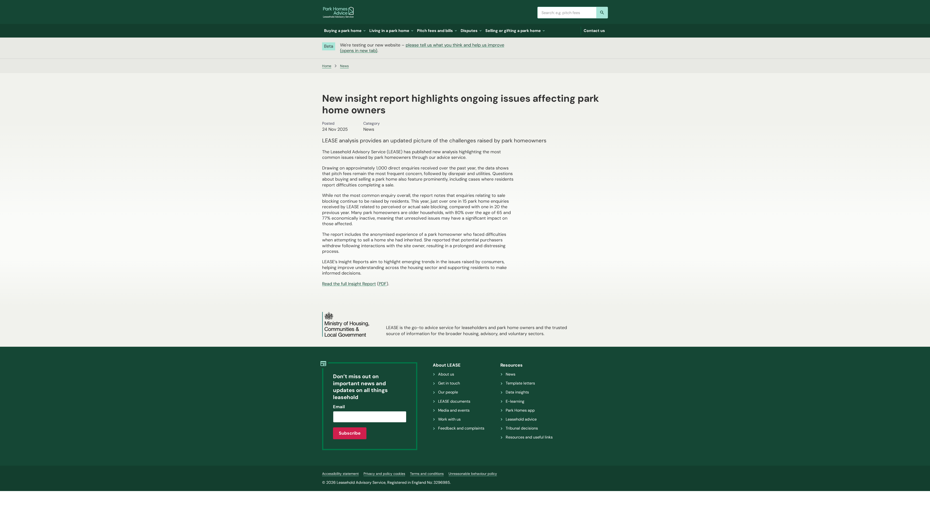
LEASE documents (454, 401)
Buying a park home (343, 30)
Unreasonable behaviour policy (473, 473)
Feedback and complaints (461, 428)
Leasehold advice (521, 419)
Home (326, 66)
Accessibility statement (340, 473)
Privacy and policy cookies (384, 473)
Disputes (469, 30)
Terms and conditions (427, 473)
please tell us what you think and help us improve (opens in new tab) (422, 48)
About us (446, 374)
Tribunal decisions (522, 428)
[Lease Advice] (338, 12)
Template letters (520, 383)
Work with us (449, 419)
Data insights (517, 392)
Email (339, 407)
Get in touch (449, 383)
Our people (448, 392)
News (344, 66)
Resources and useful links (529, 437)
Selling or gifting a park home (513, 30)
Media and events (454, 410)
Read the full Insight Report (349, 284)
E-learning (515, 401)
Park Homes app (520, 410)
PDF (383, 284)
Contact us (594, 30)
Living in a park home (389, 30)
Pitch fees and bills (435, 30)
